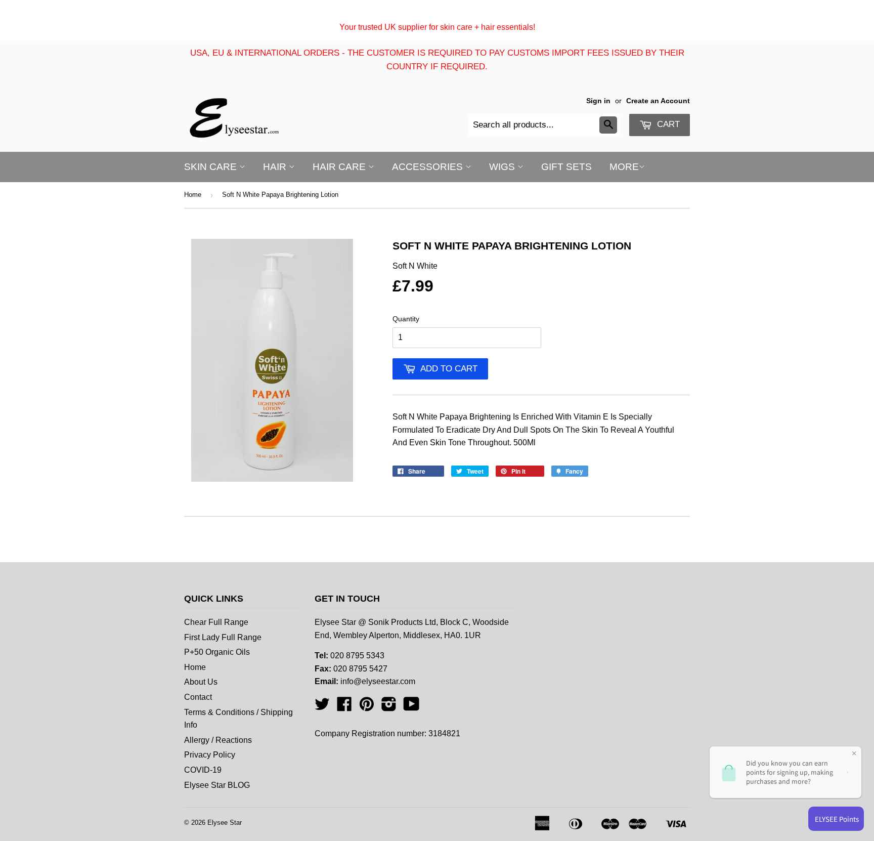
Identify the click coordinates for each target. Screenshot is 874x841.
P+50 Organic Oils (217, 652)
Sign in (598, 101)
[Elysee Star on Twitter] (322, 707)
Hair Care (340, 166)
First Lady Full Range (222, 637)
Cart (667, 124)
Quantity (405, 319)
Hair (276, 166)
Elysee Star (224, 822)
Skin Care (211, 166)
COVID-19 (203, 770)
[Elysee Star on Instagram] (389, 707)
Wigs (503, 166)
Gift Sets (566, 166)
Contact (198, 697)
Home (192, 194)
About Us (200, 682)
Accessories (428, 166)
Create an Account (658, 101)
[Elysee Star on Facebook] (344, 707)
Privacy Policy (209, 754)
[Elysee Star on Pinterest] (366, 707)
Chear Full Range (216, 622)
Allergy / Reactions (218, 740)
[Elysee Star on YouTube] (411, 707)
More (624, 166)
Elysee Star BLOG (217, 785)
